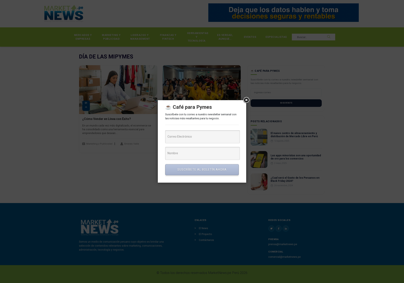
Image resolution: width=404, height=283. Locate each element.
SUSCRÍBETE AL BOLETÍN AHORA (202, 169)
